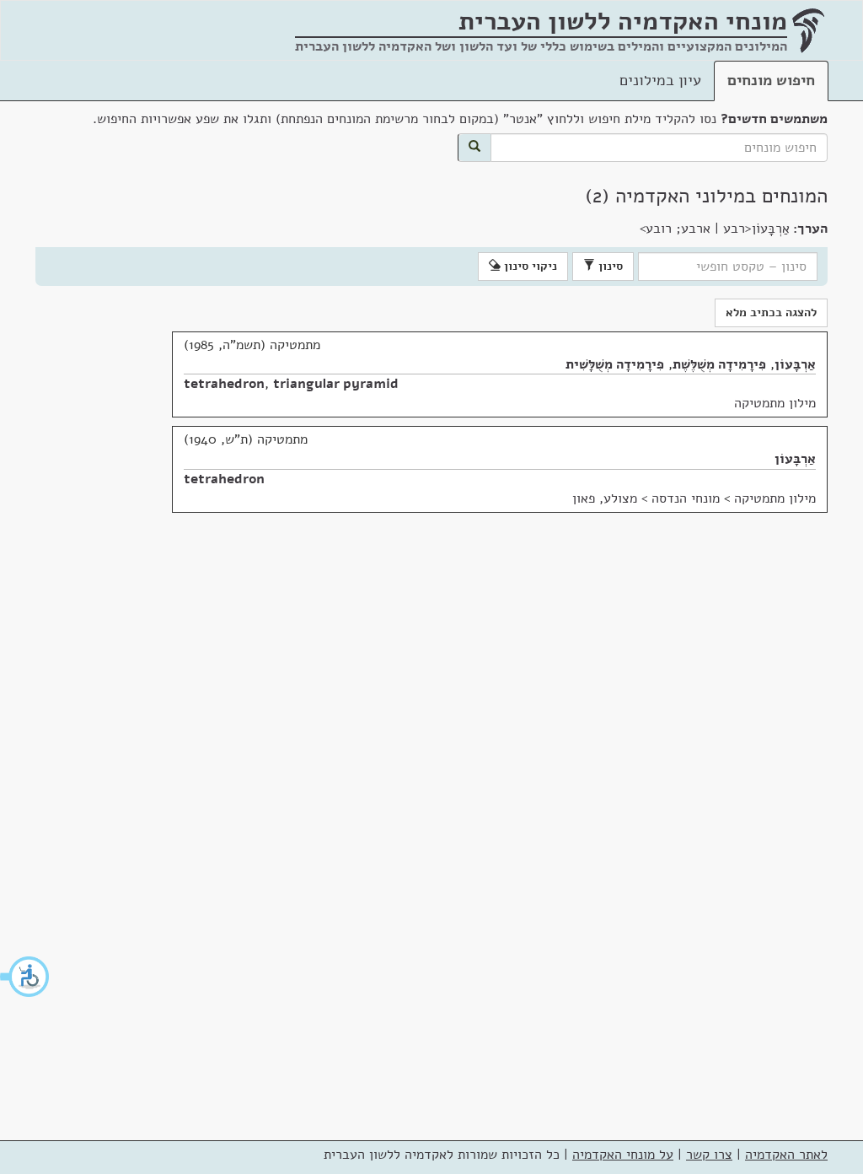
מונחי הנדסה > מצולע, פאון (646, 498)
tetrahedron (224, 383)
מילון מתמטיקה (775, 403)
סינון (609, 266)
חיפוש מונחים (771, 80)
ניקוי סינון (529, 266)
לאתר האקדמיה (786, 1154)
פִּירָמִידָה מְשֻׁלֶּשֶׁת (719, 364)
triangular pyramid (336, 383)
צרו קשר (709, 1154)
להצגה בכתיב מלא (771, 312)
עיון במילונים (660, 80)
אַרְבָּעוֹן (795, 364)
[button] (25, 977)
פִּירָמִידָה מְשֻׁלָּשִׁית (615, 364)
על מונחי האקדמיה (622, 1154)
